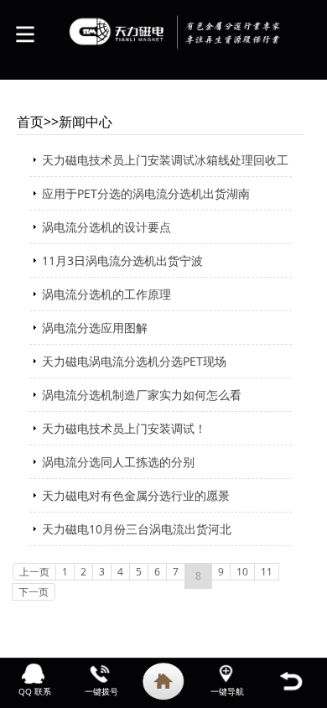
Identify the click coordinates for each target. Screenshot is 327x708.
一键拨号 (101, 691)
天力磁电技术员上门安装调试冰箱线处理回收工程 (165, 164)
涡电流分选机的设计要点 (106, 227)
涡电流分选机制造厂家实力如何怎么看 (141, 395)
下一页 (33, 592)
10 (242, 572)
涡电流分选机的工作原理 (106, 294)
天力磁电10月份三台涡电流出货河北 (136, 529)
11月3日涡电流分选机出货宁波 (122, 260)
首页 (30, 121)
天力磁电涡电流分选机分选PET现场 (134, 361)
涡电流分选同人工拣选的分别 (118, 462)
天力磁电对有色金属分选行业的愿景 (136, 495)
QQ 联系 (34, 691)
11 (266, 572)
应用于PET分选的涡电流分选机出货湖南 (146, 193)
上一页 (34, 572)
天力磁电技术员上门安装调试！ (124, 428)
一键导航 (227, 691)
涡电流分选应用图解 (95, 328)
